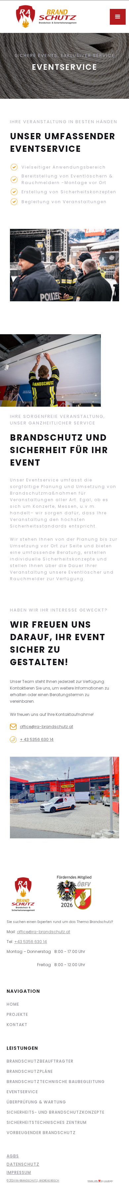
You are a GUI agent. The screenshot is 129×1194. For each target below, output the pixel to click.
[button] (118, 17)
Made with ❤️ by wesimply (100, 1181)
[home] (56, 17)
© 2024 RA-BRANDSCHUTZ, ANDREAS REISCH (33, 1180)
